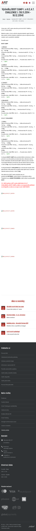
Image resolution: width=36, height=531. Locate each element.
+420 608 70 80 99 (7, 448)
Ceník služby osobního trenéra (9, 373)
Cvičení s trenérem (5, 425)
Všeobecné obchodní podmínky (9, 357)
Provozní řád (4, 353)
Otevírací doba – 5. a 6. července (16, 315)
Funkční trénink (5, 402)
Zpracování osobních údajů (14, 526)
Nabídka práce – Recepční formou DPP (17, 323)
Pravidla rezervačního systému (9, 369)
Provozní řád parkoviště (7, 384)
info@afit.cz (6, 455)
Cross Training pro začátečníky (9, 406)
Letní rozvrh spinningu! (13, 332)
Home (4, 19)
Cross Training (5, 417)
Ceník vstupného (5, 377)
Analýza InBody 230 (6, 414)
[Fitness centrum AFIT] (4, 2)
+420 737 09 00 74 (7, 452)
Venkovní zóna (5, 410)
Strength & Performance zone (8, 421)
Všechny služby (5, 430)
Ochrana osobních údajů (7, 361)
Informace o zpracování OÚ (8, 365)
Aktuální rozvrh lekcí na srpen (15, 307)
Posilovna (3, 398)
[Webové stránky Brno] (32, 526)
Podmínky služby (5, 528)
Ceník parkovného (5, 380)
